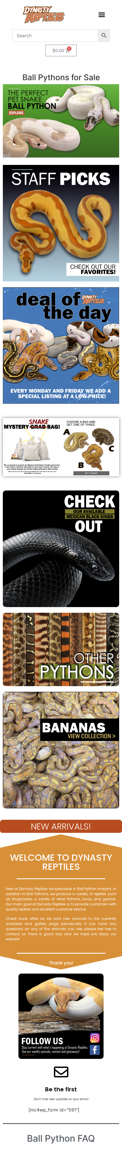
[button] (101, 14)
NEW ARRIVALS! (61, 826)
